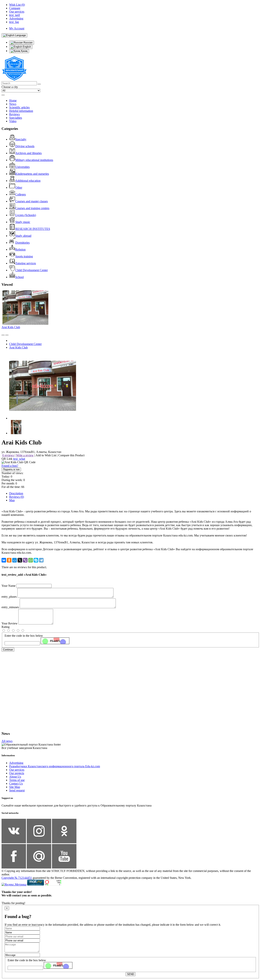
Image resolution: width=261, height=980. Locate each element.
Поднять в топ (11, 469)
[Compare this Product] (3, 335)
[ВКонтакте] (4, 560)
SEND (130, 974)
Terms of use (17, 780)
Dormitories (22, 242)
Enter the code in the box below (24, 635)
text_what (19, 458)
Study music (22, 222)
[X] (20, 560)
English (26, 46)
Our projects (16, 773)
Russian (27, 42)
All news (7, 741)
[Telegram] (41, 560)
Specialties (15, 117)
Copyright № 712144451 (17, 877)
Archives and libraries (28, 153)
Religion (20, 249)
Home (13, 100)
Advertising (16, 762)
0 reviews (8, 455)
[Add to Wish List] (6, 335)
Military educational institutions (34, 160)
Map (12, 500)
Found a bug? (10, 465)
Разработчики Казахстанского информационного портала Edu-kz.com (54, 766)
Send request (17, 790)
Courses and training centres (32, 208)
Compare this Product (71, 455)
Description (16, 493)
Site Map (14, 787)
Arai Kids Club (11, 327)
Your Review (10, 623)
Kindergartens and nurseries (32, 173)
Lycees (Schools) (25, 215)
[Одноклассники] (9, 560)
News (12, 104)
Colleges (20, 194)
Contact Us (16, 783)
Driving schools (24, 146)
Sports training (24, 256)
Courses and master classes (31, 201)
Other (18, 187)
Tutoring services (25, 263)
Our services (16, 769)
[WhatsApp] (30, 560)
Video (12, 121)
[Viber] (25, 560)
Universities (22, 166)
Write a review (25, 455)
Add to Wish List (46, 455)
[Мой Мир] (14, 560)
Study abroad (23, 235)
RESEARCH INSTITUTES (32, 228)
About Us (15, 776)
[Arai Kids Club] (42, 418)
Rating (6, 626)
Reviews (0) (16, 496)
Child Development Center (31, 270)
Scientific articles (19, 107)
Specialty (20, 139)
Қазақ (24, 51)
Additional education (28, 180)
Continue (8, 649)
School (19, 277)
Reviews (14, 114)
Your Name (8, 585)
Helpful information (21, 110)
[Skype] (36, 560)
